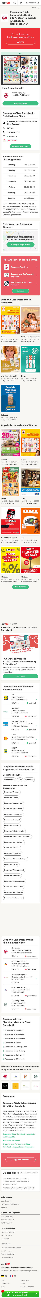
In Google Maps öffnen (20, 244)
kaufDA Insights (6, 1251)
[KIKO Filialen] (5, 1086)
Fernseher (29, 780)
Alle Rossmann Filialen (20, 146)
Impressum (24, 1280)
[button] (20, 79)
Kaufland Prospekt (7, 1220)
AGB (2, 1287)
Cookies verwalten (27, 1287)
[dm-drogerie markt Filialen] (15, 1076)
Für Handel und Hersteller (10, 1204)
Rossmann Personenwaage (14, 881)
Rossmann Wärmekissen (13, 842)
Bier (20, 780)
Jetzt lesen (20, 676)
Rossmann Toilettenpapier (14, 831)
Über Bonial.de (6, 1201)
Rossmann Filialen (9, 1184)
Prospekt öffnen (20, 103)
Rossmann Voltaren (11, 792)
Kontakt (23, 1283)
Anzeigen (34, 7)
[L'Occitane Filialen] (15, 1086)
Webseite (13, 136)
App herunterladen (7, 1254)
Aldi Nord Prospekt (7, 1232)
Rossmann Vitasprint (12, 876)
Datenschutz (5, 1283)
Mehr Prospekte (20, 587)
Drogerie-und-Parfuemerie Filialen (15, 1181)
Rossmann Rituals (11, 798)
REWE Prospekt (6, 1223)
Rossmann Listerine (11, 848)
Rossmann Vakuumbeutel (14, 870)
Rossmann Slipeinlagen (13, 814)
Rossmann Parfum (11, 864)
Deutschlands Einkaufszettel (11, 1248)
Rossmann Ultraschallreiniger (15, 859)
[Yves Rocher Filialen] (25, 1086)
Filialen (25, 1178)
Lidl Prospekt (5, 1239)
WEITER (20, 42)
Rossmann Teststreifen (13, 898)
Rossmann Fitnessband (13, 809)
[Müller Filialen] (25, 1076)
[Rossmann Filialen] (5, 1076)
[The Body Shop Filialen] (35, 1076)
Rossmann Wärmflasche (13, 892)
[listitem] (10, 324)
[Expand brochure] (20, 70)
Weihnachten (9, 780)
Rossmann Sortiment (11, 1140)
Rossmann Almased (11, 825)
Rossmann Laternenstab (13, 887)
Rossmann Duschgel (12, 820)
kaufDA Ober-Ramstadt (11, 1178)
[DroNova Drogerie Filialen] (35, 1086)
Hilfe (2, 1280)
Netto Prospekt (6, 1235)
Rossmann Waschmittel (13, 803)
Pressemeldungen (7, 1257)
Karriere (4, 1207)
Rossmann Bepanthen (12, 853)
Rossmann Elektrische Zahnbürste (17, 837)
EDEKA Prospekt (7, 1217)
